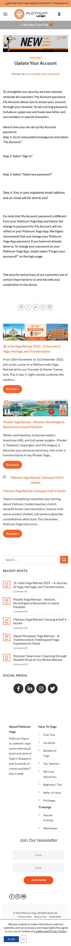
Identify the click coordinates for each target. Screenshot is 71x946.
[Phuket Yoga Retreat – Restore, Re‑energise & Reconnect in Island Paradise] (35, 413)
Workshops (50, 828)
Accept (11, 939)
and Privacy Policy (55, 931)
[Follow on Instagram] (17, 896)
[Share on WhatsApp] (21, 307)
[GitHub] (53, 688)
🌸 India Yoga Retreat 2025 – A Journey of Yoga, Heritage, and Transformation (40, 584)
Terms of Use (40, 916)
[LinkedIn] (30, 688)
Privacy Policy (25, 916)
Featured (35, 58)
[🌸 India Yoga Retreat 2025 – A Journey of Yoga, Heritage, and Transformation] (35, 338)
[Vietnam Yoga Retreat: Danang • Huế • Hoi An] (35, 482)
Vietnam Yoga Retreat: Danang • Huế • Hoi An (34, 491)
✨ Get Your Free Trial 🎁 (36, 25)
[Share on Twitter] (35, 307)
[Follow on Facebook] (11, 896)
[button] (5, 14)
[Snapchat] (41, 688)
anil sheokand (50, 74)
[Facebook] (18, 688)
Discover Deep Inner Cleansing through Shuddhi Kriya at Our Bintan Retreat (40, 657)
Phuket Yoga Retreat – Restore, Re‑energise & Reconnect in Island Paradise (36, 603)
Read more (12, 389)
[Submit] (64, 559)
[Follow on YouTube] (23, 896)
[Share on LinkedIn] (50, 307)
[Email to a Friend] (42, 307)
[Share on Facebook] (28, 307)
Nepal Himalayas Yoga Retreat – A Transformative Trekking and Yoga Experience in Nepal (36, 639)
